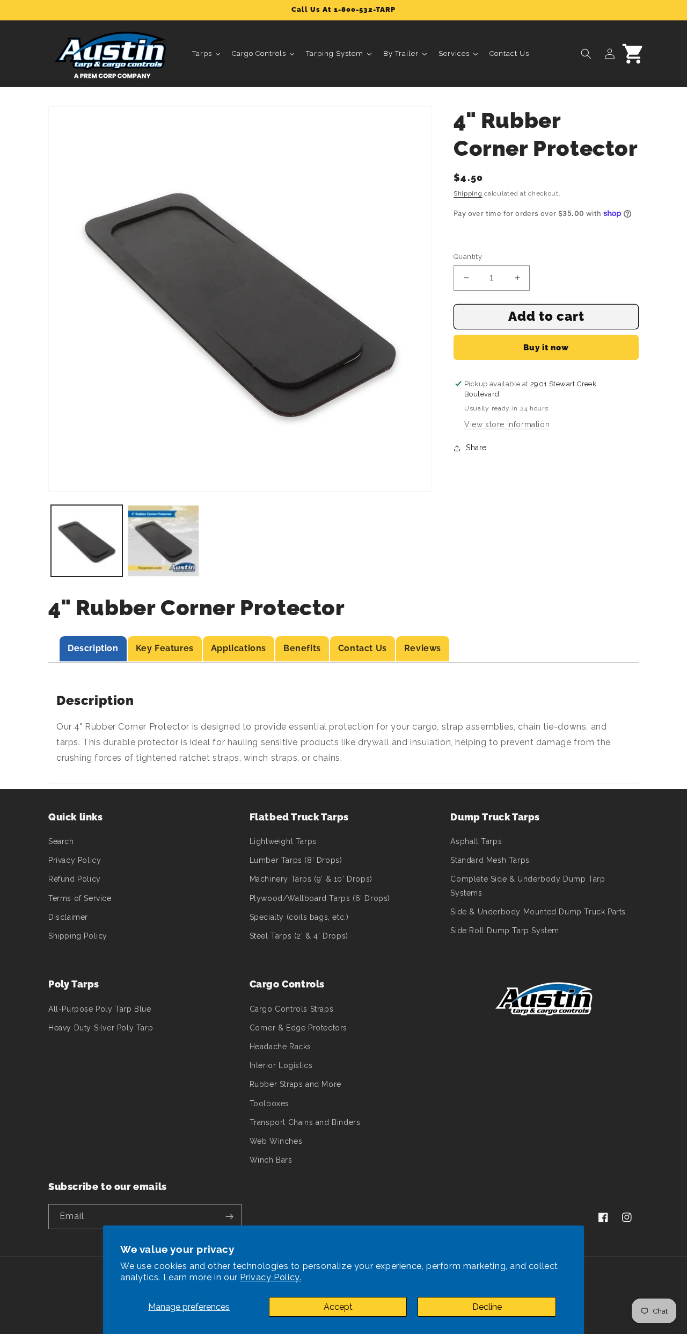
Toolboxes (269, 1103)
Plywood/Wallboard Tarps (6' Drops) (320, 898)
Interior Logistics (281, 1065)
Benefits (302, 648)
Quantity (468, 257)
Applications (238, 648)
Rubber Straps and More (295, 1084)
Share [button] (476, 447)
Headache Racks (280, 1046)
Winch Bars (271, 1160)
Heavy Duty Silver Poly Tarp (100, 1027)
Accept (338, 1307)
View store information (507, 424)
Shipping (468, 193)
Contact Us (362, 648)
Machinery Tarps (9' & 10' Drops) (311, 879)
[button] (586, 54)
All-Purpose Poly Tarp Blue (99, 1009)
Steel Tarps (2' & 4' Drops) (299, 936)
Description (93, 648)
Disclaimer (68, 917)
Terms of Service (80, 898)
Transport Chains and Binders (305, 1122)
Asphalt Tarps (476, 841)
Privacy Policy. (270, 1277)
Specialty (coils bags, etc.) (299, 917)
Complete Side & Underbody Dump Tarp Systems (527, 886)
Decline (487, 1307)
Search (61, 841)
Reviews (422, 648)
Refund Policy (74, 879)
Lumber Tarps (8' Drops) (296, 860)
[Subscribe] (229, 1216)
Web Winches (276, 1141)
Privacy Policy (74, 860)
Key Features (165, 648)
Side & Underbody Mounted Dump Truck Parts (538, 911)
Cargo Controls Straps (292, 1009)
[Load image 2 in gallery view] (163, 540)
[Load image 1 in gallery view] (86, 540)
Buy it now (546, 347)
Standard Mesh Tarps (489, 860)
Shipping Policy (77, 936)
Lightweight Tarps (283, 841)
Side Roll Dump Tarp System (504, 930)
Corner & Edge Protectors (298, 1027)
